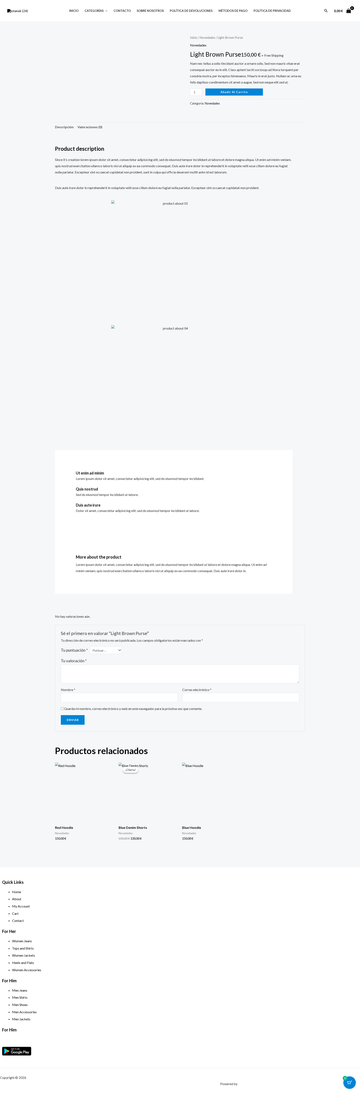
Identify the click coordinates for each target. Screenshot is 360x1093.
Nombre (68, 690)
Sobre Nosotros (150, 10)
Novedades (207, 37)
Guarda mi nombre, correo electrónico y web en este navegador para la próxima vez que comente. (133, 709)
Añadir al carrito (234, 92)
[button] (106, 10)
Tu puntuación (74, 650)
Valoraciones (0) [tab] (90, 127)
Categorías (94, 10)
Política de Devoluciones (191, 10)
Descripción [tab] (64, 127)
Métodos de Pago (233, 10)
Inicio (74, 10)
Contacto (122, 10)
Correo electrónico (196, 690)
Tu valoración (74, 660)
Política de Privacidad (272, 10)
